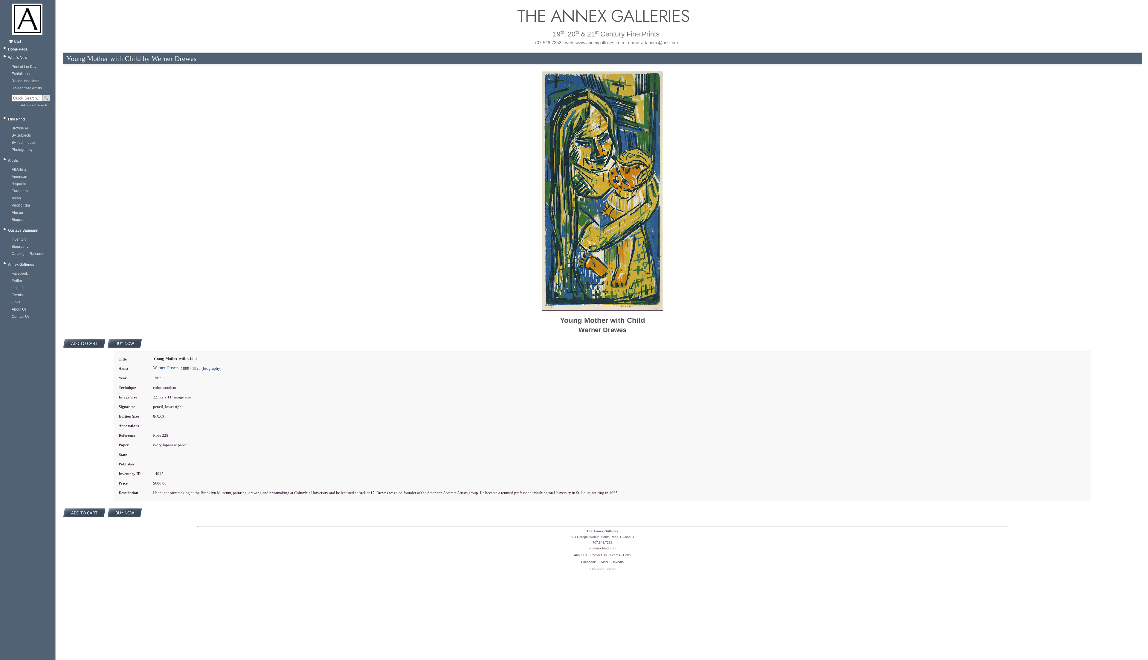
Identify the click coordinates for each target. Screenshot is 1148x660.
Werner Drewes (166, 368)
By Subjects (21, 135)
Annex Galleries (21, 264)
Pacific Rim (21, 205)
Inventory (19, 239)
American (19, 177)
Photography (22, 150)
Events (17, 295)
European (20, 191)
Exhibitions (21, 74)
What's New (17, 58)
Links (16, 302)
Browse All (20, 128)
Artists (13, 160)
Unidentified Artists (27, 88)
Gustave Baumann (23, 230)
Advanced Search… (35, 105)
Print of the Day (24, 67)
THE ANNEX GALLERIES (602, 16)
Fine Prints (16, 119)
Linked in (19, 288)
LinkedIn (617, 562)
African (17, 212)
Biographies (21, 220)
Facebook (20, 273)
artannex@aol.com (602, 548)
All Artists (19, 169)
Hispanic (19, 184)
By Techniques (24, 142)
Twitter (17, 281)
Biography (20, 247)
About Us (19, 309)
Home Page (18, 49)
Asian (16, 198)
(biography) (211, 368)
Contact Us (21, 316)
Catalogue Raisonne (28, 254)
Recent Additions (25, 81)
